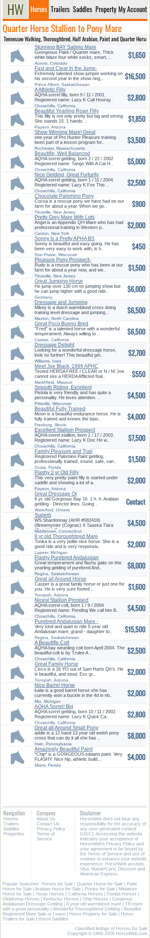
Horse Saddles (53, 918)
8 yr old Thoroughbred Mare (66, 536)
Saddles (11, 828)
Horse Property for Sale (93, 913)
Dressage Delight (54, 345)
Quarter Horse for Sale (100, 883)
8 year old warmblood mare (93, 903)
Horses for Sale (57, 883)
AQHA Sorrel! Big (54, 706)
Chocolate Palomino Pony (64, 196)
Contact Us (48, 823)
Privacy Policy (51, 828)
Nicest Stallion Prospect (61, 600)
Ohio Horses (95, 898)
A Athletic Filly (50, 90)
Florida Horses (122, 893)
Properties (13, 833)
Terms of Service (46, 836)
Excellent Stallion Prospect (65, 430)
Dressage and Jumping (61, 302)
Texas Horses (49, 893)
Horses (10, 818)
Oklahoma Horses (21, 898)
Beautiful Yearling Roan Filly (67, 111)
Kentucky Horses (61, 898)
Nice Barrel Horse (55, 685)
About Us (46, 818)
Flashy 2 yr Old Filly (57, 472)
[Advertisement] (75, 784)
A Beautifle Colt (52, 643)
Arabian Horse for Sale (58, 888)
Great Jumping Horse (59, 281)
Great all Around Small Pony (66, 728)
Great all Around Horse (60, 579)
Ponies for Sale (100, 888)
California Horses (85, 893)
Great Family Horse (56, 664)
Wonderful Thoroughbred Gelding (86, 908)
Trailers (11, 823)
